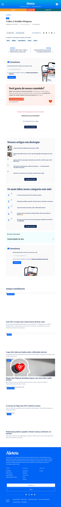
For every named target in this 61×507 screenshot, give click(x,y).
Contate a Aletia (16, 502)
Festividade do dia (15, 239)
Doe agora (30, 10)
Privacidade (24, 502)
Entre (37, 121)
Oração (47, 10)
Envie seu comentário (30, 127)
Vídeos (35, 40)
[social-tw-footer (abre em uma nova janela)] (32, 495)
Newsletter (25, 471)
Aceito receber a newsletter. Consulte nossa (23, 73)
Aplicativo (25, 473)
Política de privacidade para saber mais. (40, 259)
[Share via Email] (51, 33)
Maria (8, 40)
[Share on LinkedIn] (46, 33)
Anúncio (24, 479)
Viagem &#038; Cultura (11, 477)
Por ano (41, 471)
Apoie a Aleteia (16, 499)
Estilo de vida (9, 473)
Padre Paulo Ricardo (25, 24)
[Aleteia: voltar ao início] (30, 3)
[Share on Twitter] (49, 33)
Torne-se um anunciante (43, 499)
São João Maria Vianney (36, 6)
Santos (29, 40)
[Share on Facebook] (43, 33)
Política (9, 414)
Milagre (14, 40)
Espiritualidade (9, 475)
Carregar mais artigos (30, 179)
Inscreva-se (25, 475)
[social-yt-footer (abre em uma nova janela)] (26, 495)
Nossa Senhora (21, 40)
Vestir (24, 477)
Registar (13, 10)
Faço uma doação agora (15, 99)
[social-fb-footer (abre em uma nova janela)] (29, 495)
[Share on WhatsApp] (54, 33)
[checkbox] (7, 72)
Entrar (31, 489)
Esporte (9, 334)
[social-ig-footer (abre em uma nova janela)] (34, 495)
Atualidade (8, 15)
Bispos (9, 360)
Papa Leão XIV (10, 294)
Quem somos (24, 499)
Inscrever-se (12, 77)
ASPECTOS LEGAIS (32, 499)
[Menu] (10, 4)
